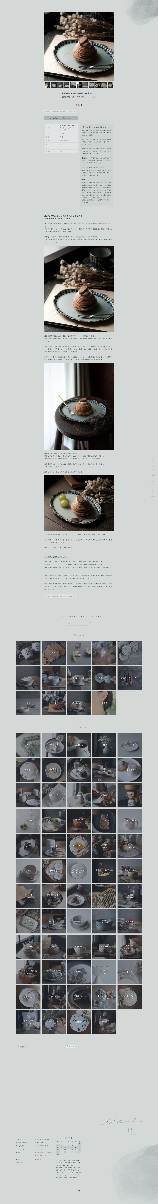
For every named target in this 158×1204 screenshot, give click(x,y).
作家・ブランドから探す (91, 616)
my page (153, 469)
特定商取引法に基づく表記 (43, 1152)
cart (153, 492)
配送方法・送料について (43, 1139)
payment (153, 484)
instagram (19, 1156)
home (18, 1152)
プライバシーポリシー (42, 1156)
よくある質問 (20, 1146)
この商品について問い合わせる (61, 118)
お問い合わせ (39, 1159)
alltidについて (20, 1139)
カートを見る (20, 1149)
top (79, 1189)
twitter (18, 1166)
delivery (153, 477)
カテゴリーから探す (66, 616)
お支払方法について (41, 1142)
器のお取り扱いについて (24, 1142)
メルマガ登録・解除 (41, 1146)
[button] (61, 45)
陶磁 (70, 111)
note (17, 1159)
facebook (19, 1162)
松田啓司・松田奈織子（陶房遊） (56, 111)
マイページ (38, 1149)
